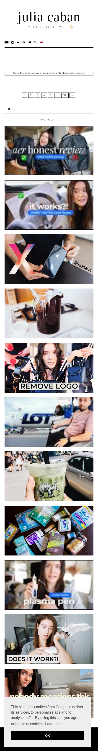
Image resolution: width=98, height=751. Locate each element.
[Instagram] (12, 42)
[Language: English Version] (41, 42)
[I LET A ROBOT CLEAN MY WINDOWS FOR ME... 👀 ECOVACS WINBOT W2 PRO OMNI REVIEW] (49, 228)
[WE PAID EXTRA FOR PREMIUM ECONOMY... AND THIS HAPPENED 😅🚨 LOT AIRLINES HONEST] (49, 446)
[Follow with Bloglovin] (29, 42)
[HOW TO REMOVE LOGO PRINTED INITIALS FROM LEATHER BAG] (49, 391)
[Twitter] (18, 42)
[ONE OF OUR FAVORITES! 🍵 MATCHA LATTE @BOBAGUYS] (49, 500)
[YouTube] (24, 42)
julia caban (49, 16)
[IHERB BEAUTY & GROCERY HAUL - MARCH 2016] (49, 554)
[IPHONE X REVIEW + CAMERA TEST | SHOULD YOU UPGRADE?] (49, 283)
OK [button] (47, 735)
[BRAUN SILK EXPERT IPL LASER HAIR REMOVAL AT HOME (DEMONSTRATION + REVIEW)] (49, 663)
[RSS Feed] (35, 42)
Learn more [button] (54, 724)
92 (65, 95)
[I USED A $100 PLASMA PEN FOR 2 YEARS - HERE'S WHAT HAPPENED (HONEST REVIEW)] (49, 608)
